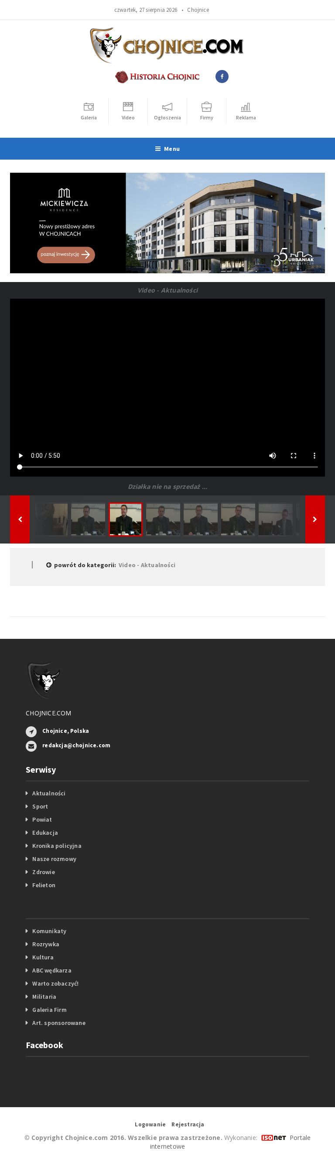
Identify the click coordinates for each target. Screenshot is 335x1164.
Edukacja (45, 832)
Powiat (42, 819)
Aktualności (48, 793)
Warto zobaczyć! (55, 983)
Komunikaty (49, 931)
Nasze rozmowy (54, 859)
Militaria (44, 996)
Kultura (42, 957)
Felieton (43, 885)
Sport (40, 806)
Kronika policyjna (57, 846)
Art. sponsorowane (58, 1023)
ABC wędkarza (52, 970)
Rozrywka (45, 944)
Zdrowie (43, 872)
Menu (172, 149)
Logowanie (150, 1124)
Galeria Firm (49, 1010)
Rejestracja (187, 1124)
